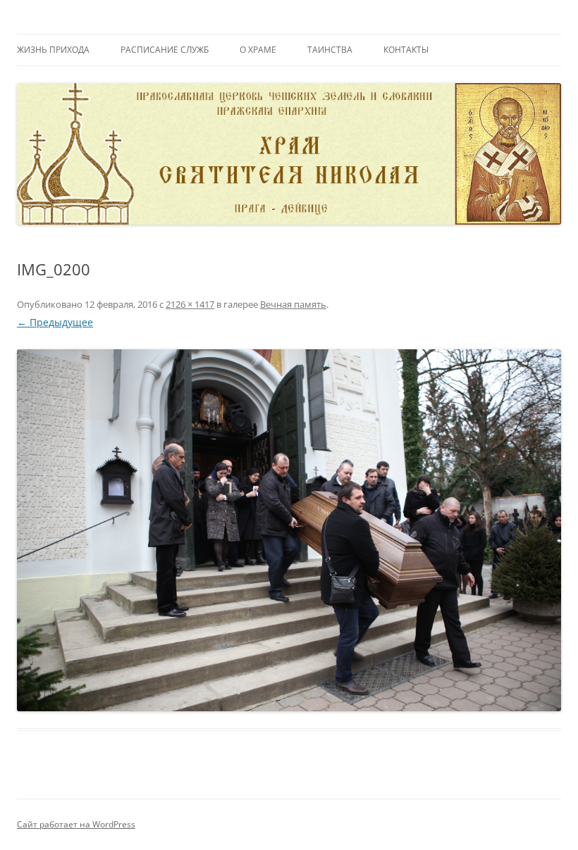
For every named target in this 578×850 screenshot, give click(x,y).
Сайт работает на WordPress (76, 824)
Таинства (329, 50)
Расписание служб (165, 50)
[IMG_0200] (289, 530)
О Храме (258, 50)
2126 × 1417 (190, 304)
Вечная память (293, 304)
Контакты (406, 50)
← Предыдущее (55, 322)
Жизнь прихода (53, 50)
